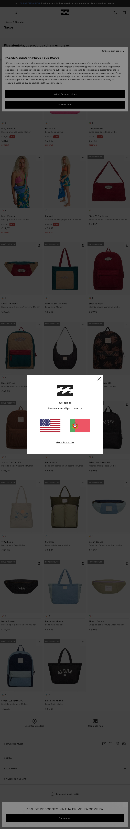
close (99, 378)
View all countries (65, 442)
